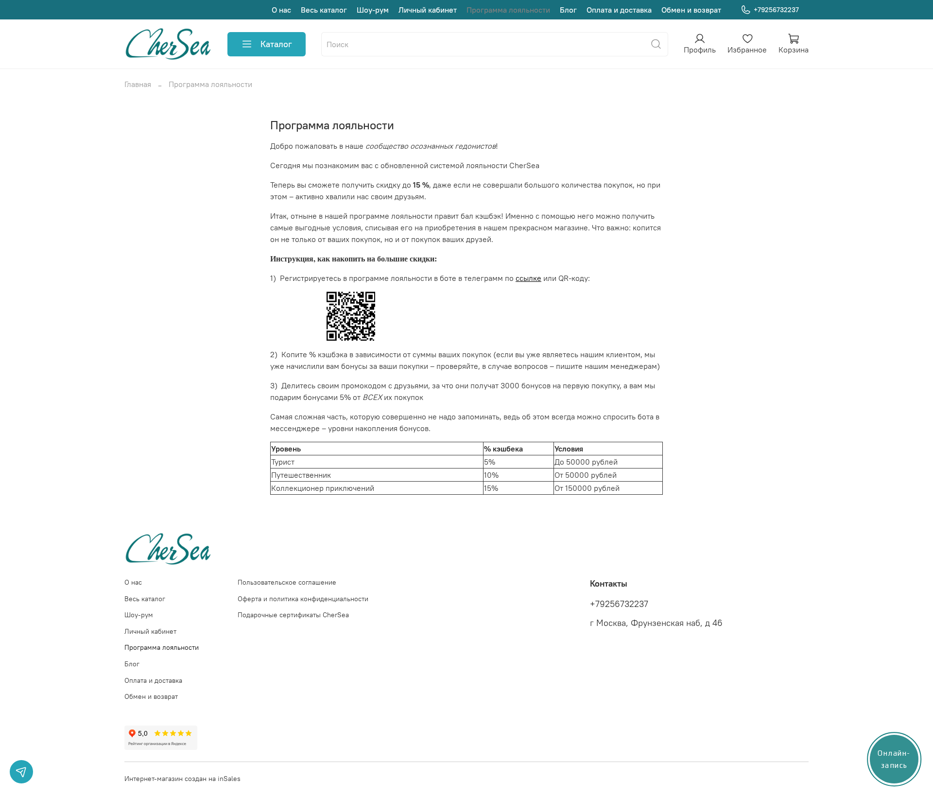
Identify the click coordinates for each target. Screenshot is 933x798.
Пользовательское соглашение (287, 582)
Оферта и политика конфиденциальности (303, 598)
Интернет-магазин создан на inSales (182, 778)
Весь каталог (324, 10)
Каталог (276, 44)
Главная (137, 84)
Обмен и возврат (691, 10)
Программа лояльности (508, 10)
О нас (281, 10)
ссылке (528, 278)
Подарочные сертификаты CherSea (293, 614)
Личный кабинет (427, 10)
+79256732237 (776, 9)
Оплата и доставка (619, 10)
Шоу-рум (373, 10)
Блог (568, 10)
